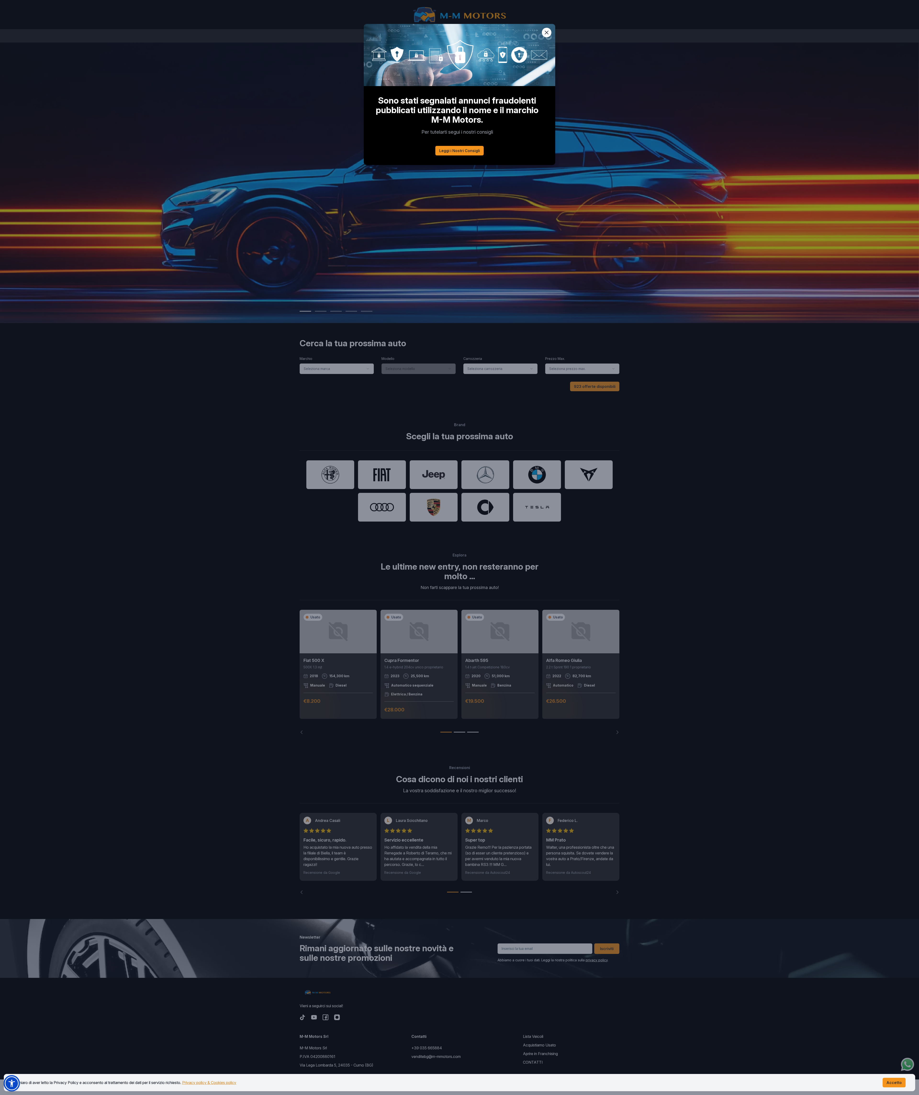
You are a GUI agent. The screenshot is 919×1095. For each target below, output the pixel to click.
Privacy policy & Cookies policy (209, 1082)
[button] (12, 1083)
